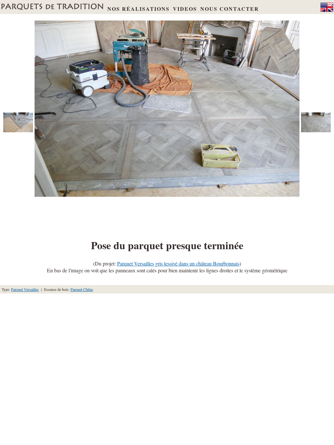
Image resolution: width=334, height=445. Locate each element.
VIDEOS (185, 8)
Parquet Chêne (81, 289)
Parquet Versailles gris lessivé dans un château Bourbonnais (178, 263)
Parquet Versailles (25, 289)
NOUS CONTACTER (229, 8)
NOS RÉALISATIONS (138, 8)
